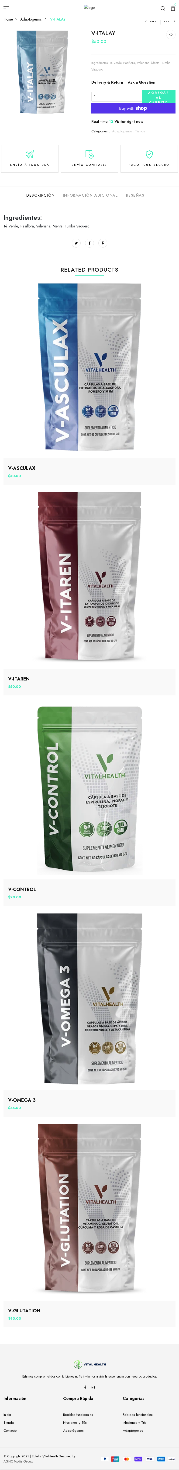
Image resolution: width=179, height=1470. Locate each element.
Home (8, 19)
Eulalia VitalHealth (45, 1456)
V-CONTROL (22, 889)
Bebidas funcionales (78, 1414)
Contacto (10, 1430)
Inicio (7, 1414)
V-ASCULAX (21, 468)
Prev (153, 21)
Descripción (40, 195)
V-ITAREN (19, 679)
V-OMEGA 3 (22, 1100)
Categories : (100, 131)
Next (167, 21)
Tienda (140, 131)
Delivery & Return (107, 82)
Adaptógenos (31, 19)
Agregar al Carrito (158, 96)
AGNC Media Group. (18, 1461)
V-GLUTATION (24, 1311)
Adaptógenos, (123, 131)
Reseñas (135, 195)
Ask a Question (141, 82)
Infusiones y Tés (75, 1422)
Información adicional (90, 195)
